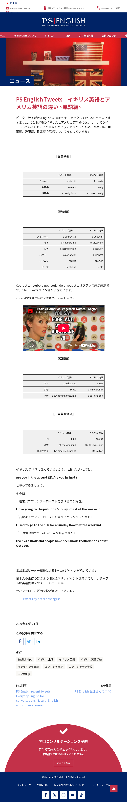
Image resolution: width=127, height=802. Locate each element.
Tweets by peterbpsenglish (42, 598)
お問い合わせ (109, 35)
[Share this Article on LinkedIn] (38, 641)
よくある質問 (86, 35)
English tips (25, 659)
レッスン (49, 35)
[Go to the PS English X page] (54, 795)
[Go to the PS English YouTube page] (72, 795)
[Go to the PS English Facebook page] (45, 795)
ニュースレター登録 (99, 785)
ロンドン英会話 (53, 667)
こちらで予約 (63, 763)
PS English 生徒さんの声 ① (93, 691)
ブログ (66, 35)
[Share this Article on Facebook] (19, 641)
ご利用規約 (42, 785)
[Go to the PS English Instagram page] (63, 795)
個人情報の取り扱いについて (69, 785)
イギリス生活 (45, 659)
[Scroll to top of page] (114, 788)
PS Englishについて (25, 35)
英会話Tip (24, 674)
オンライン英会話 (28, 667)
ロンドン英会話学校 (80, 667)
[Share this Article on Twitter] (29, 641)
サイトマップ (24, 785)
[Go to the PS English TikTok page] (81, 795)
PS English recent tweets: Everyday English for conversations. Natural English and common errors (37, 698)
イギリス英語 (67, 659)
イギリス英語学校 (91, 659)
